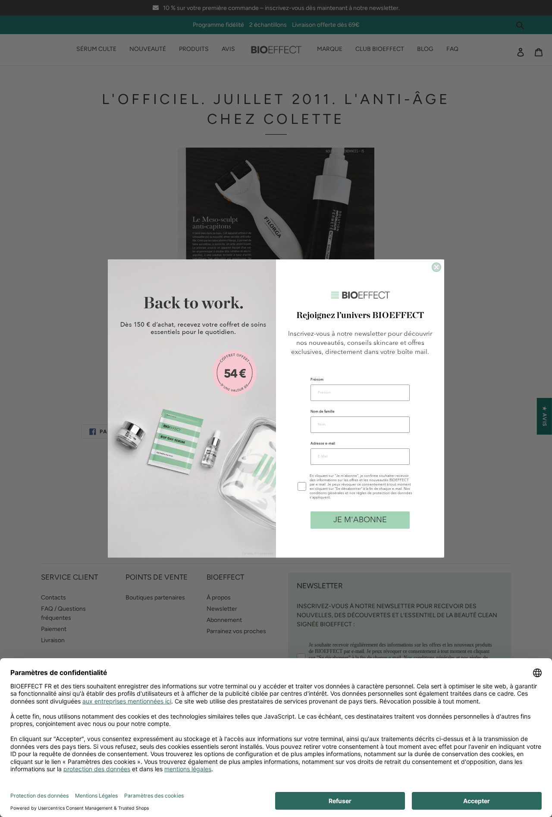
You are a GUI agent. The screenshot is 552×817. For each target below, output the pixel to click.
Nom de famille (322, 411)
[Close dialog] (436, 267)
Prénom (316, 380)
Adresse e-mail (322, 443)
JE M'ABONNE (360, 520)
